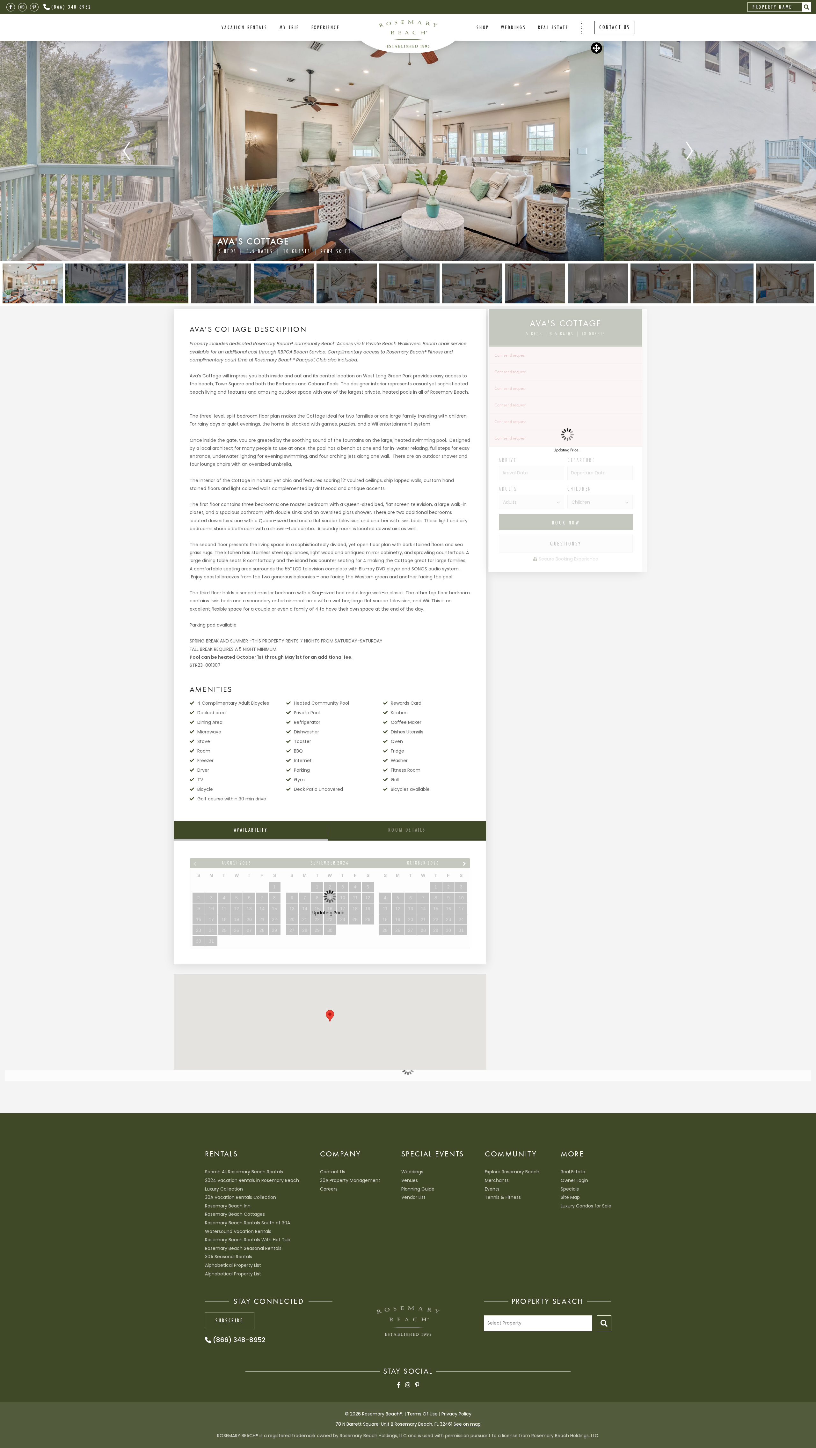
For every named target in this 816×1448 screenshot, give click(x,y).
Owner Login (574, 1180)
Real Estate (553, 27)
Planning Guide (417, 1189)
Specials (570, 1189)
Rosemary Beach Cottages (235, 1214)
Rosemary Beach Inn (228, 1206)
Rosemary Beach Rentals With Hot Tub (247, 1239)
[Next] (689, 150)
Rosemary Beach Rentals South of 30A (247, 1223)
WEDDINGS (513, 27)
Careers (329, 1189)
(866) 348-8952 (71, 7)
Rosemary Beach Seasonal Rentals (243, 1248)
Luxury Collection (224, 1189)
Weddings (412, 1172)
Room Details (407, 829)
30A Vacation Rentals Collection (240, 1197)
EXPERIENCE (325, 27)
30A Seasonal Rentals (228, 1256)
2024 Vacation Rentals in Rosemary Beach (252, 1180)
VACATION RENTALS (244, 27)
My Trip (290, 27)
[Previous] (127, 150)
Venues (409, 1180)
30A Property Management (350, 1180)
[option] (408, 151)
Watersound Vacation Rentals (238, 1231)
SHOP (483, 27)
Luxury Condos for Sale (586, 1206)
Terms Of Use (422, 1414)
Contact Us (332, 1172)
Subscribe (229, 1320)
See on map (467, 1424)
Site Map (570, 1197)
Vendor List (413, 1197)
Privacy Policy (456, 1414)
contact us (614, 27)
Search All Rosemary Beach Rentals (244, 1172)
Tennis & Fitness (503, 1197)
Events (492, 1189)
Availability (251, 829)
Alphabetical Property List (233, 1265)
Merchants (497, 1180)
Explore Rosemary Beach (512, 1172)
